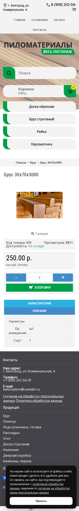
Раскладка (11, 433)
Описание (39, 311)
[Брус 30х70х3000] (39, 227)
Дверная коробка (17, 455)
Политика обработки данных (39, 400)
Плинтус (9, 421)
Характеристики (39, 303)
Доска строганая (16, 444)
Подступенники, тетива (22, 427)
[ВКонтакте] (5, 477)
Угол (6, 438)
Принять (41, 501)
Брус (6, 416)
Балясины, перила (17, 461)
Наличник (11, 450)
